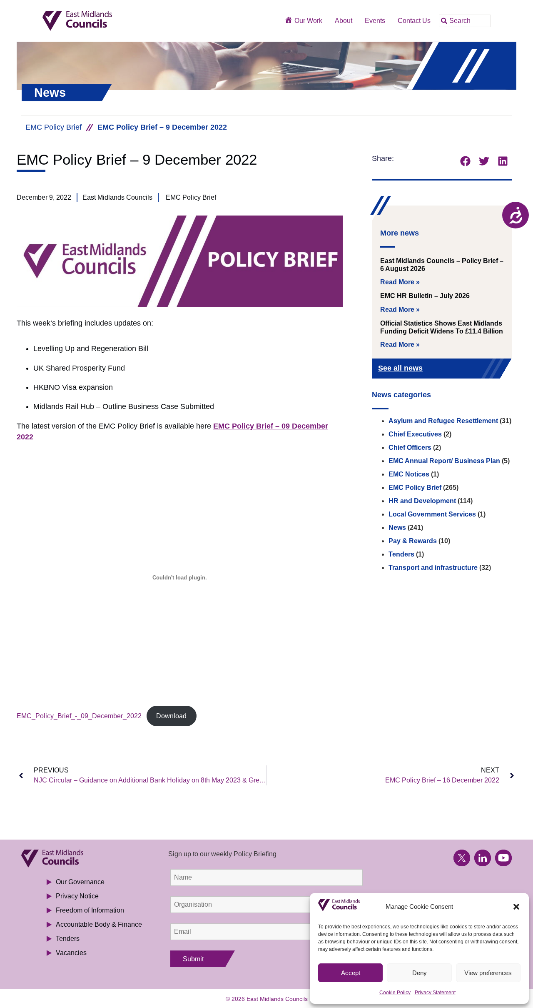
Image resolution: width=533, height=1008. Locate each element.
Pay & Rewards (413, 540)
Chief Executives (415, 434)
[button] (516, 907)
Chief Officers (410, 447)
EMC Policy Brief (53, 127)
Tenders (401, 554)
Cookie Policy (395, 992)
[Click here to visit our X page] (461, 858)
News (397, 527)
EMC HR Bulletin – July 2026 (425, 295)
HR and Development (422, 500)
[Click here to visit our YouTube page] (503, 858)
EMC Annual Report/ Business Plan (444, 460)
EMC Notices (409, 474)
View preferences (488, 972)
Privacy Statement (435, 992)
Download (171, 716)
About (343, 20)
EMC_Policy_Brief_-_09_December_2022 (79, 716)
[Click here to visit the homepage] (84, 859)
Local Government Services (432, 514)
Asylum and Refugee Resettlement (443, 420)
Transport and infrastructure (433, 567)
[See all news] (492, 369)
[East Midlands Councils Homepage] (105, 21)
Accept (350, 972)
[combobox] (465, 21)
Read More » (400, 282)
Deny (419, 972)
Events (375, 20)
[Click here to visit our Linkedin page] (482, 858)
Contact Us (414, 20)
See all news (400, 368)
